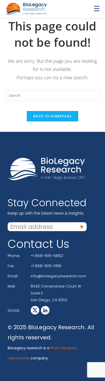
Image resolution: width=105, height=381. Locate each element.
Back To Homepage (52, 116)
